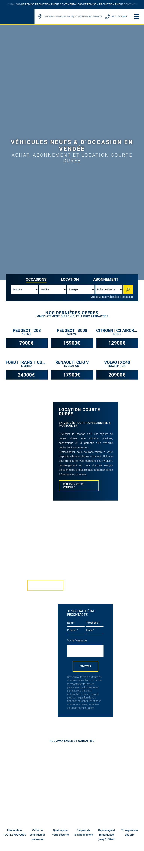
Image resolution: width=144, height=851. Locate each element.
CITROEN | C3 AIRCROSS (117, 331)
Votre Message (77, 640)
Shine (117, 334)
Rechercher (128, 289)
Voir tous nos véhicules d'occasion (112, 296)
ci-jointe (89, 707)
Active (27, 334)
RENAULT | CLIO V (72, 362)
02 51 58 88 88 (119, 16)
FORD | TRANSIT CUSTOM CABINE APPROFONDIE (27, 362)
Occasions (36, 279)
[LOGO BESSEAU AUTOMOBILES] (16, 14)
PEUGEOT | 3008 (72, 331)
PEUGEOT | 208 (27, 331)
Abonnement (105, 279)
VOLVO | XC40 (117, 362)
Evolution (72, 366)
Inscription (117, 366)
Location (70, 279)
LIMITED (26, 366)
